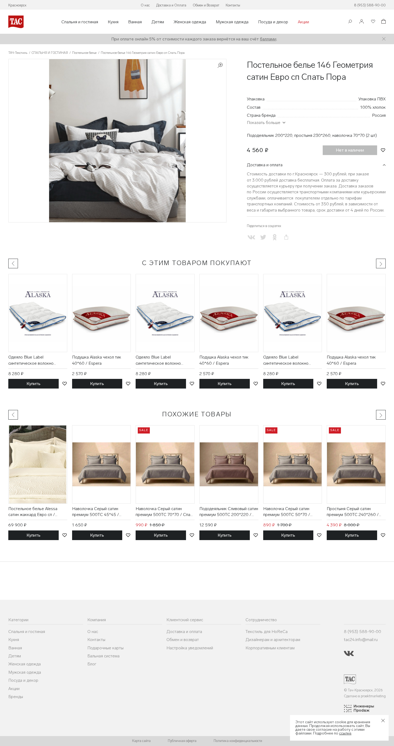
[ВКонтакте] (251, 237)
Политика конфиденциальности (238, 741)
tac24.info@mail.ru (361, 639)
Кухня (113, 22)
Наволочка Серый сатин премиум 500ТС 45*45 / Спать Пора (95, 512)
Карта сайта (141, 741)
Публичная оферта (182, 741)
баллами (268, 39)
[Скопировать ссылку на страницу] (286, 237)
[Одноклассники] (274, 237)
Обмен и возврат (182, 639)
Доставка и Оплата (171, 5)
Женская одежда (190, 22)
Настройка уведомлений (189, 647)
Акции (303, 22)
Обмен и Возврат (206, 5)
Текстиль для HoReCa (267, 631)
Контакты (233, 5)
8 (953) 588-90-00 (370, 5)
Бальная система (103, 655)
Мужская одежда (232, 22)
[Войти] (361, 21)
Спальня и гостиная (79, 22)
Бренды (15, 696)
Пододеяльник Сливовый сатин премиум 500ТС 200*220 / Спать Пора (228, 512)
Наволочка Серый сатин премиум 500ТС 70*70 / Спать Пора (165, 512)
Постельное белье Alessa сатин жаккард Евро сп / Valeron (32, 512)
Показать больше (263, 122)
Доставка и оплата (265, 164)
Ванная (135, 22)
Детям (157, 22)
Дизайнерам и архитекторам (273, 639)
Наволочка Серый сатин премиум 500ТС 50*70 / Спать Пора (286, 512)
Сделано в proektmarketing (365, 696)
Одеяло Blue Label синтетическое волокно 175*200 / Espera (31, 360)
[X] (263, 237)
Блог (91, 663)
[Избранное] (372, 21)
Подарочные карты (105, 647)
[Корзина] (383, 22)
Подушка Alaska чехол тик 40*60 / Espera (96, 360)
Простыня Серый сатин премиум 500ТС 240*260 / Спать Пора (353, 512)
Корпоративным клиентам (270, 647)
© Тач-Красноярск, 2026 (363, 690)
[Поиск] (350, 22)
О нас (145, 5)
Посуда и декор (273, 22)
